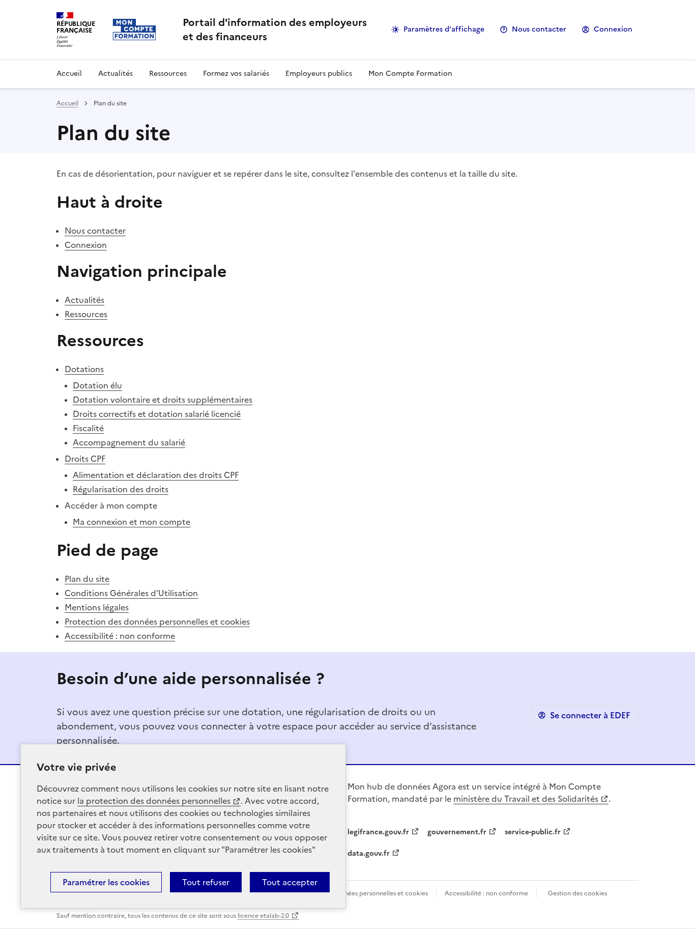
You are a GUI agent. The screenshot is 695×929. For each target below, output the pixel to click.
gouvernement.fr (456, 832)
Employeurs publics (318, 73)
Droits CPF (85, 459)
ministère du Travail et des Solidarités (525, 799)
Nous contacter (539, 29)
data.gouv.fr (368, 853)
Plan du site (87, 579)
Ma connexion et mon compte (131, 522)
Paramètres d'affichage (443, 29)
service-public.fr (533, 832)
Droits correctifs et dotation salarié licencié (157, 414)
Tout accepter (289, 882)
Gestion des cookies (577, 893)
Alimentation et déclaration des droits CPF (156, 475)
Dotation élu (97, 385)
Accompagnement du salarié (129, 442)
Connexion (613, 29)
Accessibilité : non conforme (120, 636)
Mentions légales (97, 607)
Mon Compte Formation (410, 73)
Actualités (115, 73)
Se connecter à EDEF (590, 715)
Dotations (84, 369)
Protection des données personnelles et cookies (157, 621)
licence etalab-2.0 (263, 915)
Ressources (168, 73)
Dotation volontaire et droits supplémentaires (162, 399)
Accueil (69, 73)
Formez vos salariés (236, 73)
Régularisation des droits (120, 489)
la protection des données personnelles (153, 801)
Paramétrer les (106, 882)
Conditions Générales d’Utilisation (131, 593)
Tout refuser (205, 882)
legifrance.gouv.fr (378, 832)
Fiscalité (88, 428)
